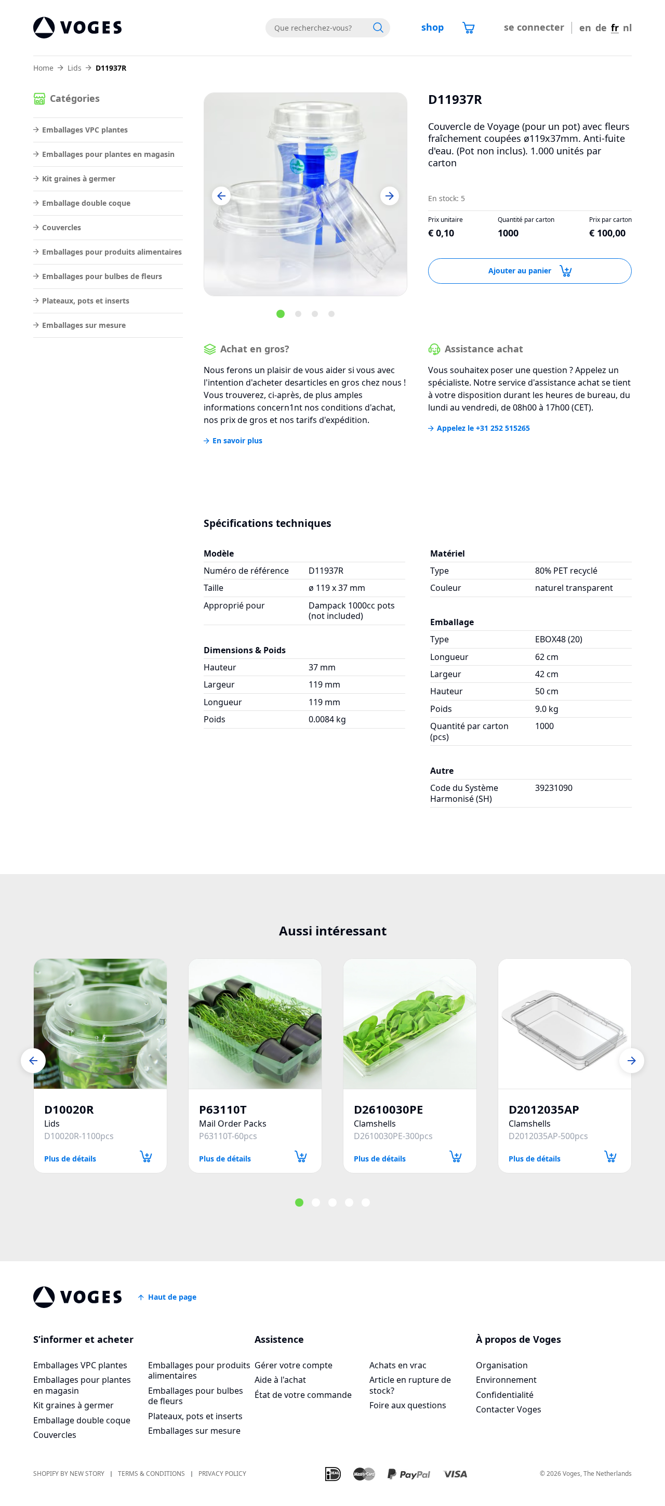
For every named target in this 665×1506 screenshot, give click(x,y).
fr (615, 28)
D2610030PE (388, 1109)
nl (627, 28)
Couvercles (61, 227)
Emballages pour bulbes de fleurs (102, 276)
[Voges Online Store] (77, 28)
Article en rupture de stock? (410, 1385)
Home (43, 68)
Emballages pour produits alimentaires (112, 252)
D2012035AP (544, 1109)
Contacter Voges (508, 1409)
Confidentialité (505, 1395)
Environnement (506, 1379)
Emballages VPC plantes (85, 130)
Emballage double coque (86, 203)
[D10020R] (100, 1024)
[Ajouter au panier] (146, 1156)
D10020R (69, 1109)
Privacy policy (222, 1474)
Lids (75, 68)
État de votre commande (303, 1395)
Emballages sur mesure (84, 325)
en (585, 28)
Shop (432, 27)
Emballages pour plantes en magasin (108, 154)
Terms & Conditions (151, 1474)
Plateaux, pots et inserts (85, 301)
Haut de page (172, 1297)
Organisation (502, 1365)
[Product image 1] (305, 194)
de (601, 28)
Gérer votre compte (293, 1365)
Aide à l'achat (280, 1379)
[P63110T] (255, 1024)
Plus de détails (70, 1158)
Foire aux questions (407, 1405)
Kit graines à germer (78, 178)
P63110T (223, 1109)
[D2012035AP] (564, 1024)
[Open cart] (468, 27)
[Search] (378, 27)
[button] (221, 196)
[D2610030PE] (409, 1024)
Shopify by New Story (68, 1474)
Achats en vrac (398, 1365)
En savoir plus (237, 440)
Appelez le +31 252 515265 (483, 428)
